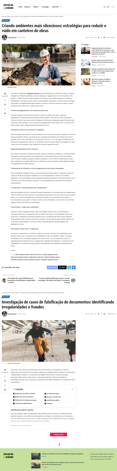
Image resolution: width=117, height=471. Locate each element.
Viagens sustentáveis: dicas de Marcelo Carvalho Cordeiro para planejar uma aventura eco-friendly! (103, 71)
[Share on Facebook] (95, 37)
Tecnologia (94, 56)
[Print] (104, 37)
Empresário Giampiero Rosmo (19, 257)
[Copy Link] (101, 37)
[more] (61, 7)
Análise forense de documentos (24, 397)
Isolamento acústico (34, 259)
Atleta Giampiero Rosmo (23, 254)
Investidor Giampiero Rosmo (19, 259)
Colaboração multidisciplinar (23, 403)
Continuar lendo (58, 434)
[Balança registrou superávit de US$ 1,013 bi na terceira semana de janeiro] (85, 62)
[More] (104, 465)
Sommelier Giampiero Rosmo (49, 259)
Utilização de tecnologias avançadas (25, 400)
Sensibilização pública (53, 400)
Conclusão (49, 403)
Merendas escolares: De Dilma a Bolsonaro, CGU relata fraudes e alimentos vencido (101, 81)
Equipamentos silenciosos (37, 257)
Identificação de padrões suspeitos (25, 393)
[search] (104, 7)
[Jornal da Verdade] (9, 7)
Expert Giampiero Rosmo (52, 257)
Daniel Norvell (12, 37)
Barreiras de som (36, 254)
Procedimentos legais (52, 393)
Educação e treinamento (53, 397)
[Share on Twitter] (98, 37)
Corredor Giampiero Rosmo (50, 254)
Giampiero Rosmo (33, 93)
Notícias (6, 20)
